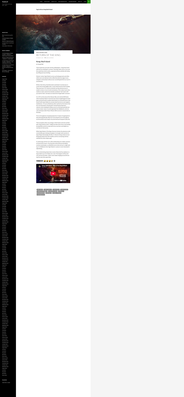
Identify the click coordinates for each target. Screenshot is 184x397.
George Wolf (56, 189)
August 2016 (4, 285)
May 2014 (4, 332)
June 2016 (4, 289)
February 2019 (5, 234)
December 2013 (5, 340)
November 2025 (5, 94)
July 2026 (4, 80)
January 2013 (4, 359)
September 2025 (5, 98)
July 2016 (4, 287)
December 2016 (5, 278)
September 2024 (5, 118)
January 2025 (4, 111)
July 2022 (4, 163)
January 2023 (4, 153)
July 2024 (4, 122)
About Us (80, 1)
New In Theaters (40, 52)
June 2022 (4, 165)
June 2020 (4, 206)
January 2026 (4, 91)
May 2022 (4, 166)
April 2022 (4, 168)
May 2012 (4, 371)
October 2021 (5, 178)
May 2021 (4, 187)
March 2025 (4, 108)
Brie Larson (39, 189)
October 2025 (5, 96)
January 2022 (4, 173)
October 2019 (5, 220)
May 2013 (4, 352)
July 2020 (4, 204)
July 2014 (4, 328)
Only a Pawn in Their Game (7, 45)
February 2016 (5, 296)
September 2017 (5, 263)
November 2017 (5, 259)
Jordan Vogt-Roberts (42, 191)
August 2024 (4, 120)
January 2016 (4, 297)
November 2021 (5, 177)
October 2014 (5, 323)
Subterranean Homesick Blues (7, 55)
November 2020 (5, 197)
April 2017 (4, 271)
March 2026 (4, 87)
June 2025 (4, 103)
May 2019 (4, 228)
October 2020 (5, 199)
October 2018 (5, 240)
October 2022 (5, 158)
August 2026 (4, 79)
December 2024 (5, 113)
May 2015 (4, 311)
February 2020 (5, 213)
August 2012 (4, 368)
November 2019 (5, 218)
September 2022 (5, 160)
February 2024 (5, 130)
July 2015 (4, 308)
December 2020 (5, 196)
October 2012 (5, 364)
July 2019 (4, 225)
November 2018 (5, 239)
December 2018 (5, 237)
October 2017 (5, 261)
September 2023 (5, 139)
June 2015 (4, 309)
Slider (45, 52)
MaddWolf (61, 191)
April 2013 (4, 354)
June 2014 (4, 330)
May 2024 (4, 125)
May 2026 (4, 84)
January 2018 (4, 256)
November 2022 (5, 156)
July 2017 (4, 266)
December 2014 (5, 320)
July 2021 (4, 184)
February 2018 (5, 254)
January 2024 (4, 132)
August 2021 (4, 182)
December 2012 (5, 361)
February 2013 (5, 358)
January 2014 (4, 339)
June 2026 (4, 82)
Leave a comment (50, 57)
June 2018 (4, 247)
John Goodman (64, 189)
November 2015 (5, 301)
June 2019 (4, 227)
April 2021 (4, 189)
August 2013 (4, 347)
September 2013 (5, 345)
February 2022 (5, 172)
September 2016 (5, 283)
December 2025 (5, 92)
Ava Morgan (4, 70)
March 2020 (4, 211)
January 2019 (4, 235)
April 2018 (4, 251)
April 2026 (4, 85)
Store (85, 1)
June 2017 (4, 268)
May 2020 (4, 208)
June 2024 (4, 123)
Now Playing (47, 1)
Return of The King (48, 55)
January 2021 (4, 194)
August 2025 (4, 99)
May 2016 (4, 290)
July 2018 (4, 246)
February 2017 (5, 275)
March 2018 (4, 252)
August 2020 (4, 203)
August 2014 (4, 327)
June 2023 (4, 144)
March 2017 (4, 273)
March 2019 (4, 232)
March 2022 (4, 170)
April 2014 (4, 333)
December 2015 (5, 299)
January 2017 (4, 277)
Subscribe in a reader (6, 382)
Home (41, 1)
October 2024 (5, 116)
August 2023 (4, 141)
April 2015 (4, 313)
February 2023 (5, 151)
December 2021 (5, 175)
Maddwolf (5, 2)
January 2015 (4, 318)
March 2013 (4, 356)
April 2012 (4, 373)
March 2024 (4, 129)
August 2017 (4, 265)
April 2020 (4, 209)
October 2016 (5, 282)
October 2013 (5, 344)
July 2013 (4, 349)
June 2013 (4, 351)
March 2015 (4, 314)
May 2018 (4, 249)
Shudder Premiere (72, 1)
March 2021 (4, 191)
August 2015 (4, 306)
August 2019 (4, 223)
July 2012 (4, 370)
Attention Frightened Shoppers (8, 41)
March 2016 (4, 294)
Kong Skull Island (53, 191)
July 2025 (4, 101)
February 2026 (5, 89)
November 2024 (5, 115)
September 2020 (5, 201)
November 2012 (5, 363)
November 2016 (5, 280)
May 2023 (4, 146)
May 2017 (4, 270)
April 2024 (4, 127)
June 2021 (4, 185)
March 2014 (4, 335)
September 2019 (5, 222)
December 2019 (5, 216)
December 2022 (5, 154)
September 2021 (5, 180)
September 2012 (5, 366)
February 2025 (5, 110)
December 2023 (5, 134)
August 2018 (4, 244)
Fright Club (53, 1)
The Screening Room (62, 1)
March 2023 (4, 149)
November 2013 (5, 342)
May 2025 (4, 104)
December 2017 (5, 258)
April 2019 (4, 230)
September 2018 (5, 242)
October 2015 (5, 302)
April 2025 (4, 106)
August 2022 (4, 161)
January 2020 (4, 215)
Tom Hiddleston (40, 194)
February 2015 (5, 316)
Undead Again (10, 58)
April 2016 (4, 292)
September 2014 (5, 325)
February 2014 (5, 337)
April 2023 (4, 147)
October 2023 (5, 137)
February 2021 (5, 192)
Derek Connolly (47, 189)
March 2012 (4, 375)
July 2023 (4, 142)
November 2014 (5, 321)
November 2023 (5, 135)
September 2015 (5, 304)
